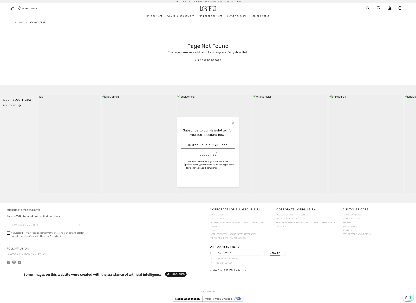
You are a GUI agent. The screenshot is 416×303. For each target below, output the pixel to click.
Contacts (215, 226)
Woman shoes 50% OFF (180, 16)
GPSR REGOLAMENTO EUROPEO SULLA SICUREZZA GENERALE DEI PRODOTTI (306, 224)
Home (21, 22)
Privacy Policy (217, 218)
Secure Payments (351, 218)
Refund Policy (350, 226)
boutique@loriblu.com (227, 258)
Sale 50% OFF (154, 16)
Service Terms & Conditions (357, 234)
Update (275, 253)
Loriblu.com (211, 291)
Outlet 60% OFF (237, 16)
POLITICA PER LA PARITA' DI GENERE (292, 214)
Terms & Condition (352, 214)
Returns (347, 230)
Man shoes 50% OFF (210, 16)
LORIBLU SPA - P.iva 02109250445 (291, 218)
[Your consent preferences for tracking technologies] (410, 297)
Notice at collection (187, 298)
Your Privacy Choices (218, 298)
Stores (213, 230)
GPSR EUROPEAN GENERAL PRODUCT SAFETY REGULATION (236, 222)
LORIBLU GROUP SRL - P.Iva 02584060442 (229, 238)
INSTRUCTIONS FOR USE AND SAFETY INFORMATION (233, 234)
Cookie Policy (216, 214)
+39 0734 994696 (224, 262)
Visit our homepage (208, 59)
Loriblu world (261, 16)
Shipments (348, 222)
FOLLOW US (9, 105)
